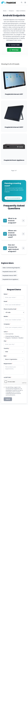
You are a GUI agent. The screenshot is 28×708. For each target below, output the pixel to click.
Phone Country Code (10, 309)
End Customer (9, 334)
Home (4, 11)
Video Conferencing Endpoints (11, 267)
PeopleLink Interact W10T (10, 275)
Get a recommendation (13, 198)
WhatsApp (15, 50)
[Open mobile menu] (25, 2)
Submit (8, 399)
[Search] (21, 2)
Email (6, 301)
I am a (6, 331)
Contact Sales (15, 45)
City (5, 341)
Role (5, 356)
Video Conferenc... (21, 11)
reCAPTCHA (7, 377)
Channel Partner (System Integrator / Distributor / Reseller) (14, 337)
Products (11, 11)
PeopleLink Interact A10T (9, 271)
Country (6, 348)
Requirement (8, 363)
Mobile (6, 316)
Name (6, 294)
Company (7, 324)
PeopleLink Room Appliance (10, 279)
